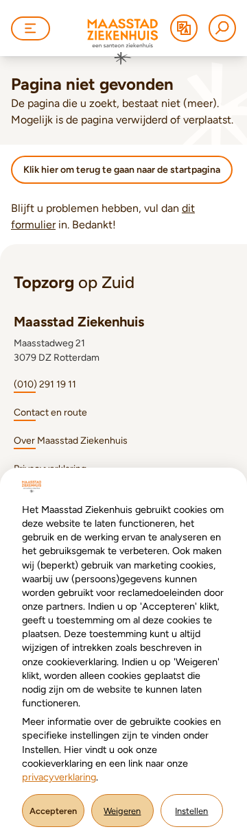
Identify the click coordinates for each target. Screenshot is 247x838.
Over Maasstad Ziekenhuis (71, 440)
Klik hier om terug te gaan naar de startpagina (121, 170)
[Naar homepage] (122, 42)
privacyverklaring (59, 777)
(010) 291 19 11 (45, 384)
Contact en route (50, 412)
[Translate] (184, 28)
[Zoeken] (222, 28)
